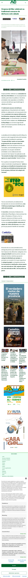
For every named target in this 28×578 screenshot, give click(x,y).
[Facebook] (10, 89)
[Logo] (13, 2)
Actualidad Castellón (21, 79)
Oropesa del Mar (10, 281)
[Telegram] (14, 89)
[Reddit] (22, 89)
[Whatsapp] (6, 89)
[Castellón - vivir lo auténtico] (14, 19)
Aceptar (14, 565)
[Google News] (4, 89)
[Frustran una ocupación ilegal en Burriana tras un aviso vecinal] (5, 350)
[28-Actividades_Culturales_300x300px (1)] (14, 346)
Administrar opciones (14, 573)
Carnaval (3, 281)
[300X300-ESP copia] (14, 196)
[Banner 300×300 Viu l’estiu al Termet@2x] (14, 395)
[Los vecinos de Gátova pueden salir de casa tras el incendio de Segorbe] (14, 367)
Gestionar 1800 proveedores (11, 561)
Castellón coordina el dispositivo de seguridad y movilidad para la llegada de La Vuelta (14, 357)
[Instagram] (8, 89)
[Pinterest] (24, 89)
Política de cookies (6, 576)
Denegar (14, 569)
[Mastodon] (16, 89)
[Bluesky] (18, 89)
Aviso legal (24, 576)
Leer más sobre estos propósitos (22, 561)
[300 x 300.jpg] (7, 242)
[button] (26, 478)
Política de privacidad (16, 576)
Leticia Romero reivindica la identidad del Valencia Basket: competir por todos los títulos (22, 375)
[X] (12, 89)
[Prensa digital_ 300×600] (14, 429)
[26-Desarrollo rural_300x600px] (14, 324)
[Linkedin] (20, 89)
